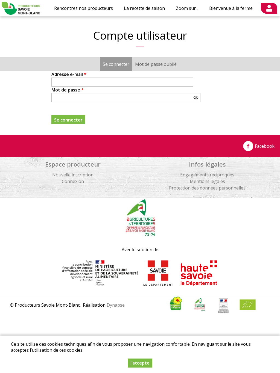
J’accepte (140, 363)
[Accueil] (21, 8)
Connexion (73, 181)
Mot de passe (67, 90)
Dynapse (116, 305)
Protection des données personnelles (207, 188)
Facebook (264, 146)
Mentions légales (207, 181)
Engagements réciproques (207, 175)
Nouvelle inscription (73, 175)
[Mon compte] (269, 8)
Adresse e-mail (68, 74)
